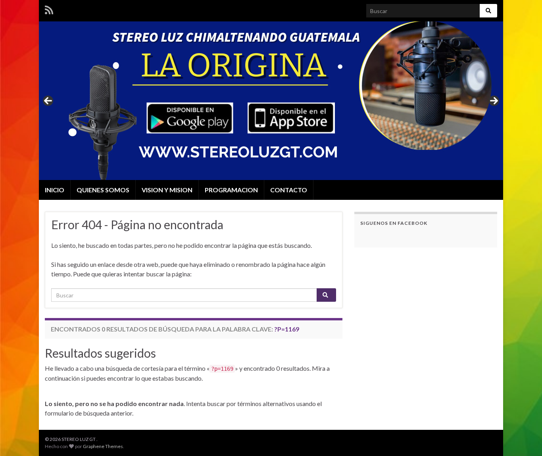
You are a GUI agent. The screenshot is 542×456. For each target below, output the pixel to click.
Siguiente (494, 101)
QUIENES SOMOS (103, 190)
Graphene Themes (103, 446)
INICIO (54, 190)
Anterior (48, 101)
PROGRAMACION (231, 190)
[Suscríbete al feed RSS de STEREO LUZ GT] (49, 8)
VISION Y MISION (167, 190)
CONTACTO (288, 190)
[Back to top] (524, 438)
